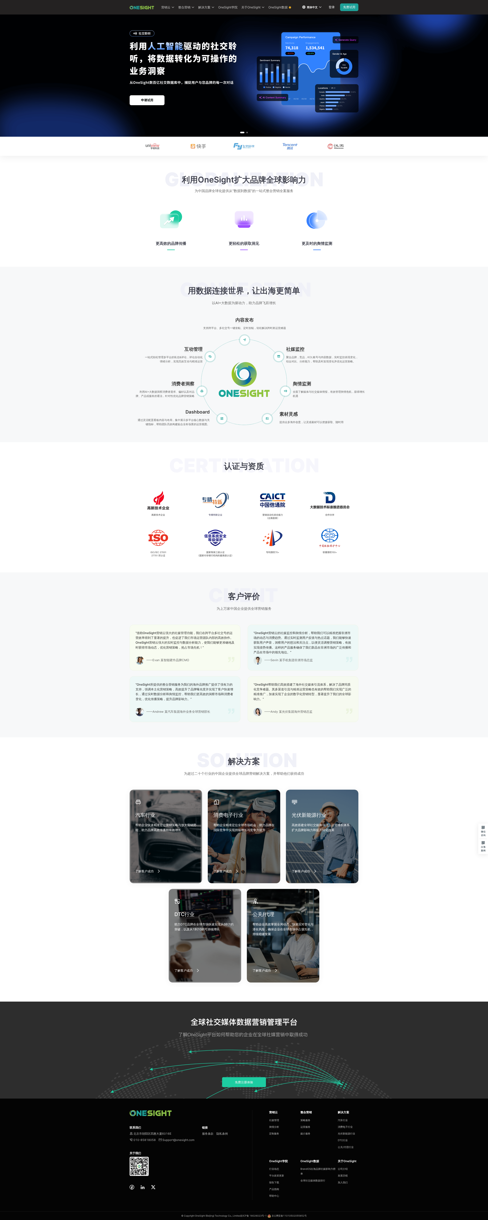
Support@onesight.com (176, 1140)
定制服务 (274, 1133)
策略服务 (305, 1120)
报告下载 (274, 1182)
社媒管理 (274, 1120)
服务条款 (208, 1133)
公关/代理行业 (346, 1147)
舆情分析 (274, 1126)
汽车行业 (343, 1120)
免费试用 (349, 7)
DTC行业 (343, 1140)
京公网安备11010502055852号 (289, 1215)
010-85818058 (143, 1140)
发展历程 (343, 1175)
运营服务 (305, 1126)
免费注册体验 (244, 1082)
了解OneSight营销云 (147, 100)
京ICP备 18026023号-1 (254, 1215)
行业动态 (274, 1168)
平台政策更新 (276, 1175)
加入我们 (343, 1182)
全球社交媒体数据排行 (312, 1180)
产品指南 (274, 1189)
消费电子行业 (345, 1126)
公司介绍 (343, 1168)
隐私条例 (222, 1133)
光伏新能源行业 (346, 1133)
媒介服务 (305, 1133)
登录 (332, 7)
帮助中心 (274, 1195)
